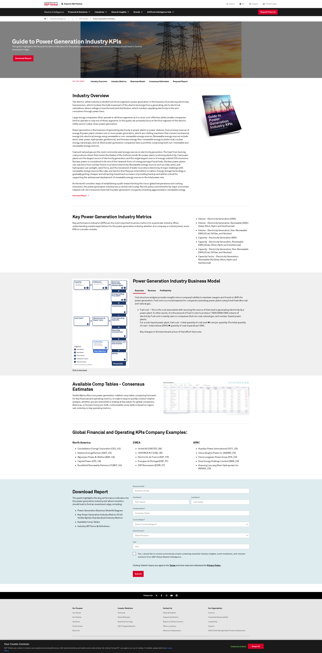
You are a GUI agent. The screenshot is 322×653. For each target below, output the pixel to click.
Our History (76, 617)
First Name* (137, 497)
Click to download (79, 370)
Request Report (180, 81)
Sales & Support (169, 613)
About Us (76, 631)
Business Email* (138, 486)
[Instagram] (167, 595)
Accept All (256, 646)
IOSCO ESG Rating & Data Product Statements (226, 631)
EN (243, 4)
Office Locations (169, 626)
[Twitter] (156, 595)
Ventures (76, 622)
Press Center (77, 626)
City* (134, 542)
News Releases (124, 617)
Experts (211, 626)
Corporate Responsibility (218, 617)
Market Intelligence (58, 19)
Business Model (137, 81)
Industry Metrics (118, 81)
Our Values (76, 613)
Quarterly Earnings (125, 622)
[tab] (139, 291)
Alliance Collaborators (172, 631)
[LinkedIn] (177, 595)
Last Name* (195, 497)
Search (232, 4)
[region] (161, 646)
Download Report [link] (23, 58)
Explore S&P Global (73, 4)
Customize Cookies (238, 646)
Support (255, 4)
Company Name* (139, 509)
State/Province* (138, 531)
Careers (211, 613)
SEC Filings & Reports (126, 626)
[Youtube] (172, 595)
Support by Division (170, 617)
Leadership (212, 622)
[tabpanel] (191, 316)
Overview (121, 613)
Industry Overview (99, 81)
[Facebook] (161, 595)
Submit (138, 574)
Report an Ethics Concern (173, 622)
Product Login (271, 4)
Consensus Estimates (159, 81)
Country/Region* (139, 520)
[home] (45, 19)
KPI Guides (83, 19)
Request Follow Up (268, 12)
